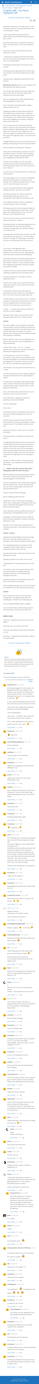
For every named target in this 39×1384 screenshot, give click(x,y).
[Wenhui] (19, 655)
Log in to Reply (11, 727)
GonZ (8, 908)
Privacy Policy (14, 1381)
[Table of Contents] (30, 20)
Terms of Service (23, 1381)
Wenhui (6, 657)
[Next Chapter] (25, 17)
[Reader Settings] (34, 20)
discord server (30, 680)
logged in (14, 677)
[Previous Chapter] (15, 17)
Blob (13, 2)
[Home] (3, 6)
